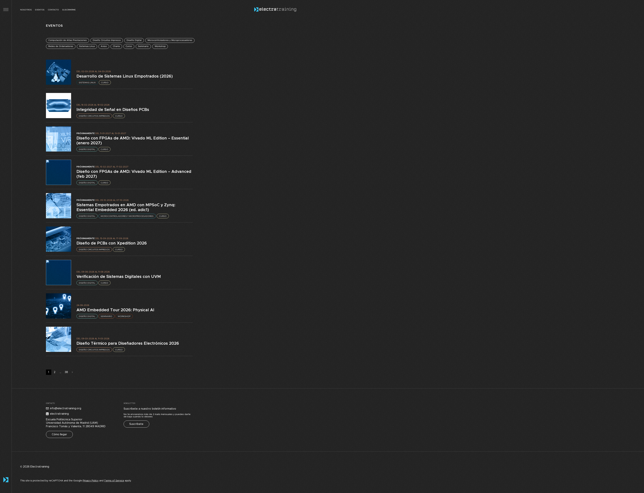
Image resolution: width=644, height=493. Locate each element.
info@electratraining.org (65, 408)
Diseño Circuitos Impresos (107, 40)
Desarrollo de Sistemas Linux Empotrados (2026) (124, 76)
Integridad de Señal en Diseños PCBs (112, 110)
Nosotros (26, 10)
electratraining (59, 413)
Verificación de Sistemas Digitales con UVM (118, 277)
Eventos (39, 10)
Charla (116, 46)
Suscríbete (136, 424)
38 (66, 372)
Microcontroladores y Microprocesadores (170, 40)
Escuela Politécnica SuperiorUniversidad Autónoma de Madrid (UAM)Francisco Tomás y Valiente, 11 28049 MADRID (75, 423)
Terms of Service (114, 481)
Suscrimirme (69, 10)
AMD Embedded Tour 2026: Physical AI (115, 310)
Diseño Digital (134, 40)
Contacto (53, 10)
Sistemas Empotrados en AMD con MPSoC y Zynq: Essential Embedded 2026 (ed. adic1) (125, 207)
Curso (129, 46)
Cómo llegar (59, 434)
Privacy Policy (91, 481)
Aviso (104, 46)
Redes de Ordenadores (60, 46)
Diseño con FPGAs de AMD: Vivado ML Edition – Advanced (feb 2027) (133, 174)
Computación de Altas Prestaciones (67, 40)
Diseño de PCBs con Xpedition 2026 (111, 243)
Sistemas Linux (87, 46)
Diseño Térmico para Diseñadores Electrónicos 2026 (127, 343)
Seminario (143, 46)
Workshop (160, 46)
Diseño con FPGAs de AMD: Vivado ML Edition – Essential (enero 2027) (132, 140)
